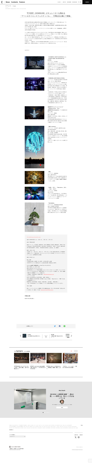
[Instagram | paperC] (80, 0)
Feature (22, 2)
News (8, 2)
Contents (14, 2)
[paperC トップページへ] (2, 2)
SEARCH (87, 2)
